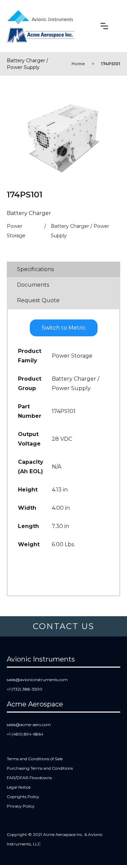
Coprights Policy (23, 796)
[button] (104, 26)
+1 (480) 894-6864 (25, 734)
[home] (42, 16)
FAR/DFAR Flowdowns (29, 777)
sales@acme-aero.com (29, 724)
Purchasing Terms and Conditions (40, 768)
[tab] (63, 269)
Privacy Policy (21, 806)
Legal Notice (18, 787)
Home (78, 63)
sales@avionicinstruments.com (37, 679)
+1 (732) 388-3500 (24, 689)
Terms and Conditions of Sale (35, 758)
